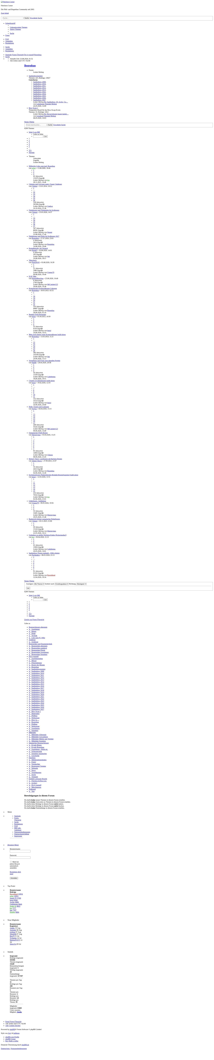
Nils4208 (13, 934)
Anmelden (9, 49)
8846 (20, 904)
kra (48, 180)
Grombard (40, 116)
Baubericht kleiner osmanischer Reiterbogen (44, 519)
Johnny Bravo (37, 461)
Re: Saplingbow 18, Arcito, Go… (56, 102)
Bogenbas (35, 238)
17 (34, 423)
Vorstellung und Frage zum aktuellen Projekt (44, 361)
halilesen (16, 1033)
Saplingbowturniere (36, 76)
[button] (34, 132)
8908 (17, 902)
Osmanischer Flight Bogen (38, 433)
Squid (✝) (13, 898)
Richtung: (72, 584)
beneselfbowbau (37, 278)
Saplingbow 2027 (39, 100)
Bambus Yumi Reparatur (37, 314)
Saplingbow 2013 (39, 90)
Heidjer (12, 912)
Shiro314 (13, 944)
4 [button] (29, 144)
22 (34, 304)
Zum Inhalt (5, 13)
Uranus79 (50, 272)
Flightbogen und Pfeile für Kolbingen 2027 (44, 236)
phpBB (12, 1029)
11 (34, 397)
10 (34, 395)
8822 (18, 906)
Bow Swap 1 (33, 108)
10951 (16, 896)
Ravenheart (51, 575)
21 (34, 302)
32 (34, 192)
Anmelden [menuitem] (9, 41)
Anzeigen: (30, 584)
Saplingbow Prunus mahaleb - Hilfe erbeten (44, 553)
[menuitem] (18, 27)
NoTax (34, 409)
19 (34, 298)
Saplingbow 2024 (39, 94)
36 (34, 200)
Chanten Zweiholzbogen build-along (42, 381)
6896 (17, 912)
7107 (14, 910)
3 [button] (29, 142)
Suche (7, 47)
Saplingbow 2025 (39, 96)
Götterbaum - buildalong (37, 501)
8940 (16, 900)
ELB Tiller (32, 276)
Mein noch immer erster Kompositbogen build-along (47, 335)
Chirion (34, 186)
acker (34, 168)
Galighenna (40, 104)
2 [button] (29, 140)
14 (34, 417)
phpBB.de (25, 1045)
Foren (7, 35)
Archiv (12, 902)
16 (34, 421)
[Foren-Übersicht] (7, 2)
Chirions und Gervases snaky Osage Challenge (45, 184)
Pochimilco (36, 555)
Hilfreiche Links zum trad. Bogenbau (42, 166)
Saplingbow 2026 (39, 98)
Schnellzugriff (10, 23)
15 (34, 419)
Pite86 (34, 363)
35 (34, 198)
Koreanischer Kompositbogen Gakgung (43, 288)
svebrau (12, 932)
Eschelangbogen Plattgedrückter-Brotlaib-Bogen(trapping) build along (53, 475)
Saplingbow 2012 (39, 88)
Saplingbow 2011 (39, 86)
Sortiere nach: (50, 584)
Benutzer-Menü (13, 845)
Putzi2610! (36, 262)
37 (34, 226)
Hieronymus (36, 435)
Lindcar (50, 206)
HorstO (34, 250)
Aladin (12, 928)
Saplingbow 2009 (39, 82)
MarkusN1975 (15, 940)
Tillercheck (33, 260)
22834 (20, 894)
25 (34, 349)
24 (34, 347)
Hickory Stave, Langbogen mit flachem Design (45, 459)
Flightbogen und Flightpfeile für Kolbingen (44, 210)
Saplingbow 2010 (39, 84)
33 (34, 194)
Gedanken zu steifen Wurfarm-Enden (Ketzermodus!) (47, 535)
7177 (14, 908)
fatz (48, 256)
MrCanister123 (52, 284)
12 (34, 485)
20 (34, 300)
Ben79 (12, 936)
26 (34, 351)
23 (34, 345)
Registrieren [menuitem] (9, 43)
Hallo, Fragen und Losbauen (39, 407)
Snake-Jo (13, 906)
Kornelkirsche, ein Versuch (38, 248)
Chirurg (34, 212)
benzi (34, 316)
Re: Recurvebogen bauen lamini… (56, 114)
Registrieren (9, 51)
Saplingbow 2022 (39, 92)
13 (34, 415)
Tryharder (13, 938)
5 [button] (29, 146)
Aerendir (13, 930)
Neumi (49, 232)
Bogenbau (30, 65)
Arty (9, 1033)
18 (34, 296)
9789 (19, 898)
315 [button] (30, 150)
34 (34, 196)
